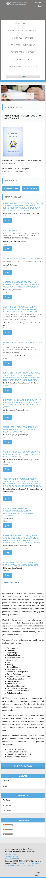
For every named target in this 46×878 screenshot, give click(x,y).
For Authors (7, 805)
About (26, 24)
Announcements (17, 66)
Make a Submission (23, 766)
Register (38, 2)
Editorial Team (15, 31)
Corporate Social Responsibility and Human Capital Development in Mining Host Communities (22, 454)
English (5, 786)
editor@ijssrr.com (11, 856)
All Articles (32, 31)
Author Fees (17, 52)
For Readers (7, 800)
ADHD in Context (21, 234)
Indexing (30, 52)
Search (23, 76)
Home (17, 24)
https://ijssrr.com (11, 854)
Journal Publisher (23, 59)
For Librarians (7, 811)
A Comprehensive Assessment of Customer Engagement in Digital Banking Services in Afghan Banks (22, 313)
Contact (32, 66)
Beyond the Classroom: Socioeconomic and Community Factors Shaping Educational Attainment (19, 512)
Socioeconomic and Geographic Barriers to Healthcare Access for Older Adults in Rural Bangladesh (21, 284)
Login (40, 6)
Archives (15, 45)
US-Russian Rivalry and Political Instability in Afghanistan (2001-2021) (21, 564)
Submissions (29, 45)
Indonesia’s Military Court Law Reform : (22, 347)
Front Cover (12, 188)
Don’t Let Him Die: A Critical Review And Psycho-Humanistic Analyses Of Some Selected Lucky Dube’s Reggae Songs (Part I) (22, 403)
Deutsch (6, 781)
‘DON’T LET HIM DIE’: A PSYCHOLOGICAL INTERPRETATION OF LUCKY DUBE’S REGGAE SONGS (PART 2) (20, 429)
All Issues (17, 38)
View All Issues (9, 582)
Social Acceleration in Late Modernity (23, 260)
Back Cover (31, 188)
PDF (8, 221)
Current (29, 38)
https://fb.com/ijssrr (12, 859)
